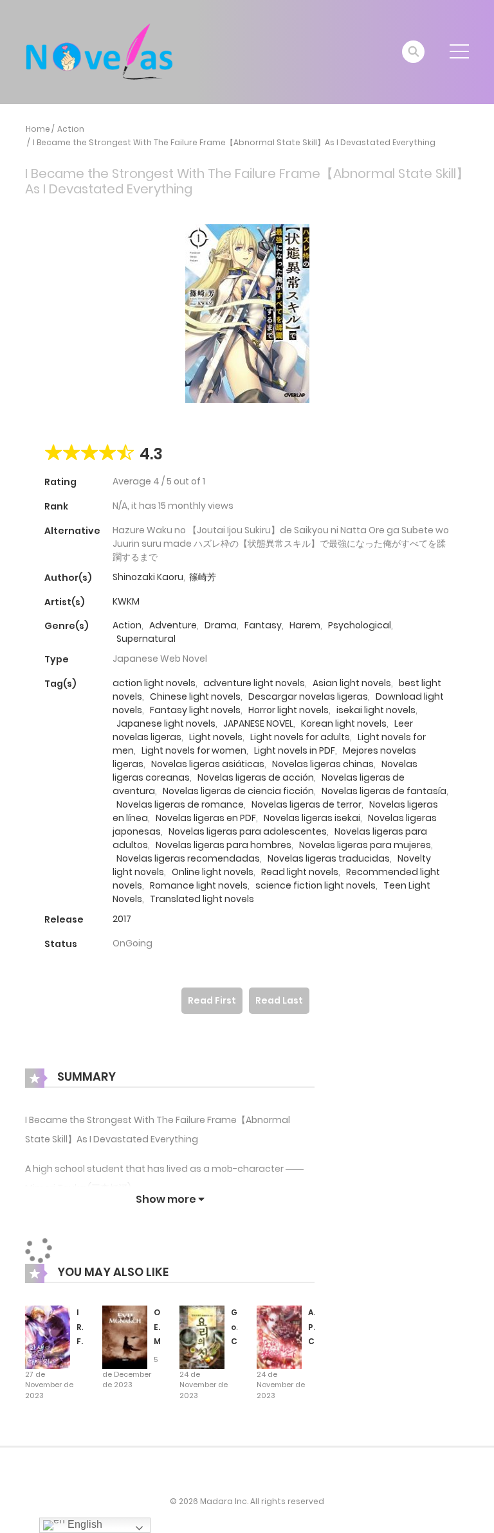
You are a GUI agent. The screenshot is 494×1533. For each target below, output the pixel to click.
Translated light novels (202, 898)
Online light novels (212, 871)
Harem (304, 625)
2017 (122, 918)
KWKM (126, 601)
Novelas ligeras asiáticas (207, 764)
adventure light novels (254, 683)
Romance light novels (199, 885)
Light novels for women (194, 750)
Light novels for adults (300, 737)
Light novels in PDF (294, 750)
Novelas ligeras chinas (323, 764)
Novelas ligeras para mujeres (365, 844)
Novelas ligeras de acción (255, 777)
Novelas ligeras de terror (306, 804)
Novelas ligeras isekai (312, 817)
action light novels (154, 683)
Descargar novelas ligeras (308, 696)
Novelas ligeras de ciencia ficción (238, 790)
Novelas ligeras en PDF (206, 817)
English (83, 1524)
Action (70, 128)
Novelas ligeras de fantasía (384, 790)
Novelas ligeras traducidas (329, 858)
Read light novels (299, 871)
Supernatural (146, 638)
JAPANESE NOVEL (258, 723)
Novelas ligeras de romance (180, 804)
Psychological (359, 625)
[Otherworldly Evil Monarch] (124, 1336)
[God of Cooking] (201, 1336)
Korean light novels (344, 723)
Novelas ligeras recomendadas (188, 858)
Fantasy (263, 625)
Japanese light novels (165, 723)
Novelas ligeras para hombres (223, 844)
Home (38, 128)
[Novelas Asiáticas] (99, 51)
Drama (221, 625)
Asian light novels (352, 683)
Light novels (215, 737)
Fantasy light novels (195, 710)
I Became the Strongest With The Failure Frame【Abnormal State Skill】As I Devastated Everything (234, 142)
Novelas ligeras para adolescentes (248, 831)
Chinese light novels (195, 696)
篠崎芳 (202, 577)
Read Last (279, 1000)
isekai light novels (376, 710)
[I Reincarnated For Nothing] (47, 1336)
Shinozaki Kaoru (148, 577)
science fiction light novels (315, 885)
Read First (212, 1000)
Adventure (173, 625)
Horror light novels (288, 710)
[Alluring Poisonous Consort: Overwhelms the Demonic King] (279, 1336)
